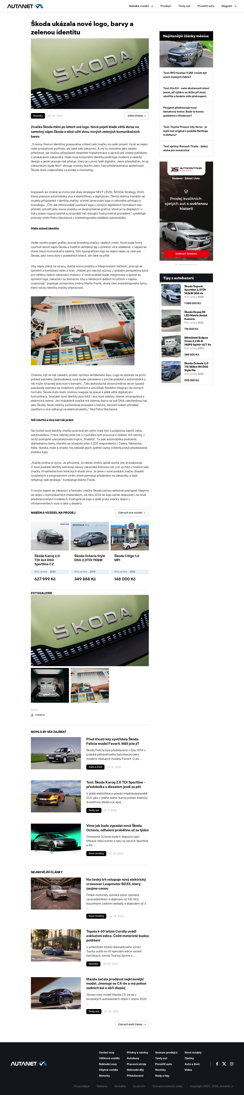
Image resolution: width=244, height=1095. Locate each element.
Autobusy (133, 1058)
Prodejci (166, 6)
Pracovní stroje (136, 1064)
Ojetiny (189, 1058)
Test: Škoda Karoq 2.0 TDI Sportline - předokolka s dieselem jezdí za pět (115, 784)
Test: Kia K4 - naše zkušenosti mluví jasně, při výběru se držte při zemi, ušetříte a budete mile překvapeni (186, 92)
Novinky (38, 115)
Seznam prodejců (166, 1052)
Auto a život (95, 767)
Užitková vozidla (109, 1058)
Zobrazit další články (130, 1024)
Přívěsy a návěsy (137, 1052)
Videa (188, 1069)
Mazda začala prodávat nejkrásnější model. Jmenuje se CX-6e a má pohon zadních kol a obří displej (116, 983)
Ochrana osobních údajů (167, 1086)
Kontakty (120, 1086)
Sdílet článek (135, 115)
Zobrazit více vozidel (130, 512)
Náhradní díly (135, 1069)
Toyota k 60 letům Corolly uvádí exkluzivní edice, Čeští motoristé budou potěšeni (117, 935)
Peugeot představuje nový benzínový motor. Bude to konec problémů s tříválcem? (183, 111)
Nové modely (96, 853)
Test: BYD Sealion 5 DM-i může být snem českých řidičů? (188, 60)
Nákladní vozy (108, 1064)
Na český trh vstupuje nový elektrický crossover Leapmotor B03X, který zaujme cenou (116, 883)
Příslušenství (135, 1075)
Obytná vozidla (108, 1069)
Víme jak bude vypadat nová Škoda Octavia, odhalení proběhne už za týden (117, 828)
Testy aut (184, 6)
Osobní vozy (106, 1052)
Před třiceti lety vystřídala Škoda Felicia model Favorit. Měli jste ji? (112, 741)
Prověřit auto (206, 6)
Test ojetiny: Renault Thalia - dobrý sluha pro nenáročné (185, 148)
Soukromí (139, 1086)
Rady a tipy (162, 1075)
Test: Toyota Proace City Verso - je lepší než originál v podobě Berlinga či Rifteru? (185, 131)
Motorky (104, 1075)
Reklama (102, 1086)
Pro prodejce (81, 1086)
